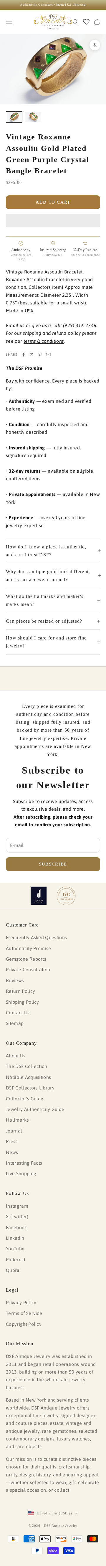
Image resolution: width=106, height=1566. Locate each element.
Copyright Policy (24, 1324)
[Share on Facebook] (23, 354)
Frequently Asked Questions (36, 937)
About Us (16, 1055)
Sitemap (15, 1023)
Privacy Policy (21, 1302)
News (12, 1152)
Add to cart (53, 202)
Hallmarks (17, 1119)
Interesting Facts (24, 1163)
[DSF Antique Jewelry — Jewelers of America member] (38, 895)
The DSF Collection (26, 1066)
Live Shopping (21, 1173)
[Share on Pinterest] (40, 354)
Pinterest (15, 1259)
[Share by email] (48, 354)
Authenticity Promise (28, 948)
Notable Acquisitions (28, 1077)
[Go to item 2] (33, 117)
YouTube (15, 1248)
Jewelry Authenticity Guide (35, 1109)
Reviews (15, 980)
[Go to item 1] (14, 117)
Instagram (17, 1206)
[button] (53, 220)
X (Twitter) (17, 1216)
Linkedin (15, 1238)
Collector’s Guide (24, 1098)
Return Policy (20, 991)
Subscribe (53, 864)
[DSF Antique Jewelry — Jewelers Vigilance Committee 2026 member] (66, 895)
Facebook (16, 1227)
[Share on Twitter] (31, 354)
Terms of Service (24, 1313)
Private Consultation (28, 969)
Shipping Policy (22, 1002)
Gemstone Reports (26, 959)
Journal (14, 1130)
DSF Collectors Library (30, 1087)
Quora (13, 1270)
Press (12, 1141)
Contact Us (17, 1012)
